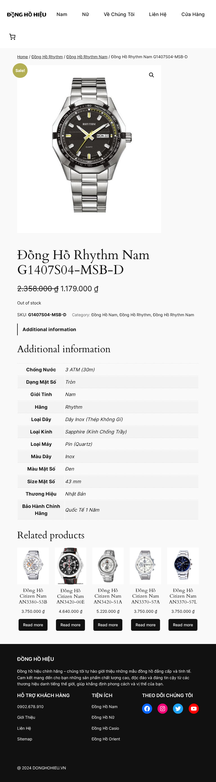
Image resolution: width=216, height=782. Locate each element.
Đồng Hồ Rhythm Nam (86, 56)
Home (22, 56)
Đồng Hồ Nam (104, 314)
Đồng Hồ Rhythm (47, 56)
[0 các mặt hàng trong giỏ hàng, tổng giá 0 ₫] (12, 37)
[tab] (108, 330)
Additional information (49, 329)
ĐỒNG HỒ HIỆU (35, 659)
